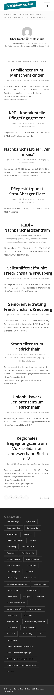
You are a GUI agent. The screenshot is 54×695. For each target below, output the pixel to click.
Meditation (40, 597)
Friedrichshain (23, 80)
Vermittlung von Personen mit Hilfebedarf (22, 665)
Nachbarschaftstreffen (14, 609)
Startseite (17, 17)
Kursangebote (12, 597)
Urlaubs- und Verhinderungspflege (19, 653)
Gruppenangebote (13, 572)
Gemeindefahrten (13, 559)
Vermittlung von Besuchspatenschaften (20, 659)
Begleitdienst (30, 522)
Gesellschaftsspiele (13, 565)
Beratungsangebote (14, 528)
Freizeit (26, 239)
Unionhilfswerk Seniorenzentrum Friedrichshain (27, 402)
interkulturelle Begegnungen (17, 584)
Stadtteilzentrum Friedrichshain (27, 346)
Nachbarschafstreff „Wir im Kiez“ (27, 151)
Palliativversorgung (35, 609)
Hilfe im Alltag (12, 578)
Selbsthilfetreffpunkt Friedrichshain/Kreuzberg (28, 270)
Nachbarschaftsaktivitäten (16, 603)
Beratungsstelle (32, 528)
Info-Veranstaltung (29, 578)
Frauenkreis (11, 553)
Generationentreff (32, 559)
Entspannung (11, 547)
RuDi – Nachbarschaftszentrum (27, 227)
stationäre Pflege (27, 634)
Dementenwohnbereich (15, 540)
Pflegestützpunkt (13, 621)
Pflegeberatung (12, 615)
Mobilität (44, 239)
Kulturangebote (32, 590)
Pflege (37, 123)
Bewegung (28, 534)
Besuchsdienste (12, 534)
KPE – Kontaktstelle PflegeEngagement (27, 115)
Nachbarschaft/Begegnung (39, 159)
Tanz (41, 634)
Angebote (25, 17)
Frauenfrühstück (28, 547)
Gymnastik (30, 572)
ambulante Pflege (13, 522)
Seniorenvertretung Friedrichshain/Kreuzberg (28, 307)
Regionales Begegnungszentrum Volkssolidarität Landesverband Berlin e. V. (27, 448)
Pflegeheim (28, 615)
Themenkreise (12, 640)
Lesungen (26, 597)
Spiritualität (11, 634)
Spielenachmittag (29, 628)
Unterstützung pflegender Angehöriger (20, 646)
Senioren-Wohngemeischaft (35, 621)
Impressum (40, 689)
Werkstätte (10, 671)
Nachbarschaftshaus (41, 80)
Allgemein (29, 235)
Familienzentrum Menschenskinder (27, 72)
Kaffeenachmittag (40, 584)
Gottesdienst (31, 565)
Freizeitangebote (28, 553)
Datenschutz (8, 692)
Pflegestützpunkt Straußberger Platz (27, 191)
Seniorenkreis (12, 628)
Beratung (37, 235)
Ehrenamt (33, 540)
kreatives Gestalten (13, 590)
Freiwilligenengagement (14, 239)
